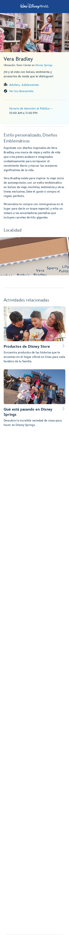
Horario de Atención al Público (30, 108)
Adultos (14, 85)
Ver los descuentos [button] (21, 91)
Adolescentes (30, 85)
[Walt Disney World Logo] (34, 6)
